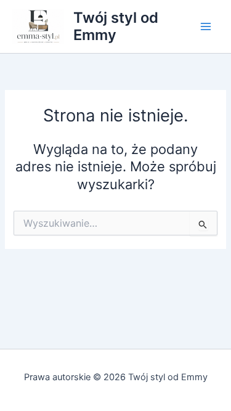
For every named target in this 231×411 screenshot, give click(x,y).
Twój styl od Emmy (115, 26)
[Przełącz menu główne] (206, 26)
